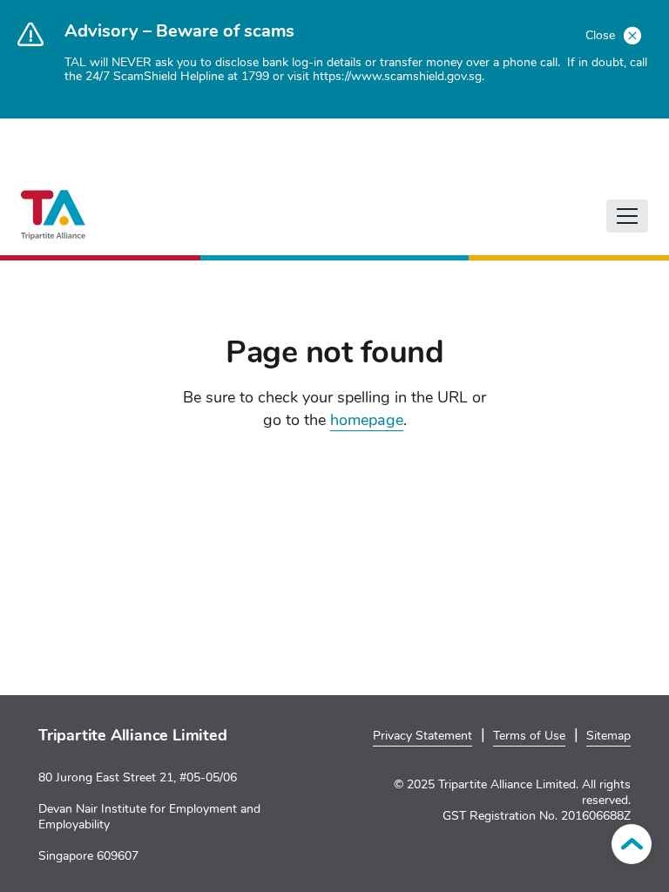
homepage (366, 419)
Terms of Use (529, 735)
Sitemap (608, 735)
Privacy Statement (422, 735)
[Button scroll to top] (632, 844)
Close (601, 35)
